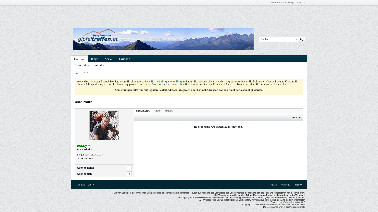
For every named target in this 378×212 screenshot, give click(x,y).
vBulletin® (287, 202)
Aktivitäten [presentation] (143, 111)
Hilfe (274, 185)
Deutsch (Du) (84, 184)
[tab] (143, 111)
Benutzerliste (82, 65)
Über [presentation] (158, 111)
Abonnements (85, 167)
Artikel (108, 58)
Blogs (94, 58)
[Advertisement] (130, 14)
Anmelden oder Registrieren (286, 2)
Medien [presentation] (169, 111)
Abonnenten (84, 173)
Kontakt (286, 185)
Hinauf (299, 185)
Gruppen (124, 58)
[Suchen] (301, 39)
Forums (79, 59)
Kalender (99, 65)
